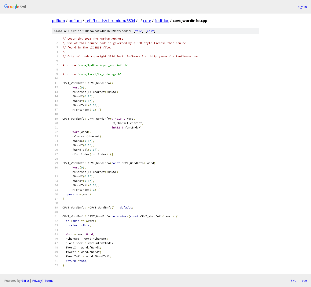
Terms (48, 281)
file (138, 31)
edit (150, 31)
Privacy (37, 281)
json (303, 280)
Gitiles (25, 281)
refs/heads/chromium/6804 (110, 20)
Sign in (302, 7)
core (147, 20)
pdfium (58, 20)
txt (293, 280)
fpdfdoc (162, 20)
